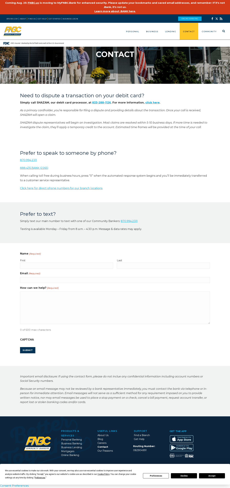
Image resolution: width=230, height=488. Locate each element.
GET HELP (42, 19)
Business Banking (71, 443)
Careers (101, 443)
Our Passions (105, 450)
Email (30, 273)
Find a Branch (142, 435)
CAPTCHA (27, 339)
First (22, 260)
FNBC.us (33, 2)
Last (119, 260)
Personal (132, 31)
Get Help (139, 439)
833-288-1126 (101, 102)
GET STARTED (55, 19)
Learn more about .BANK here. (115, 11)
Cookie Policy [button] (103, 474)
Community (209, 31)
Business (152, 31)
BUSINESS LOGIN (70, 19)
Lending (170, 31)
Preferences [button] (40, 478)
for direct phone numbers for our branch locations (61, 188)
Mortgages (67, 451)
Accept (212, 476)
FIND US (32, 19)
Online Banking (70, 455)
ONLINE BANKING (190, 19)
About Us (102, 435)
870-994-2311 (12, 19)
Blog (100, 439)
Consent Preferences (14, 485)
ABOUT (23, 19)
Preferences (156, 476)
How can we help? (39, 287)
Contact (189, 31)
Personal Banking (71, 439)
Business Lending (71, 447)
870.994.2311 (28, 160)
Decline (184, 476)
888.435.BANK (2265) (34, 168)
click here (152, 102)
